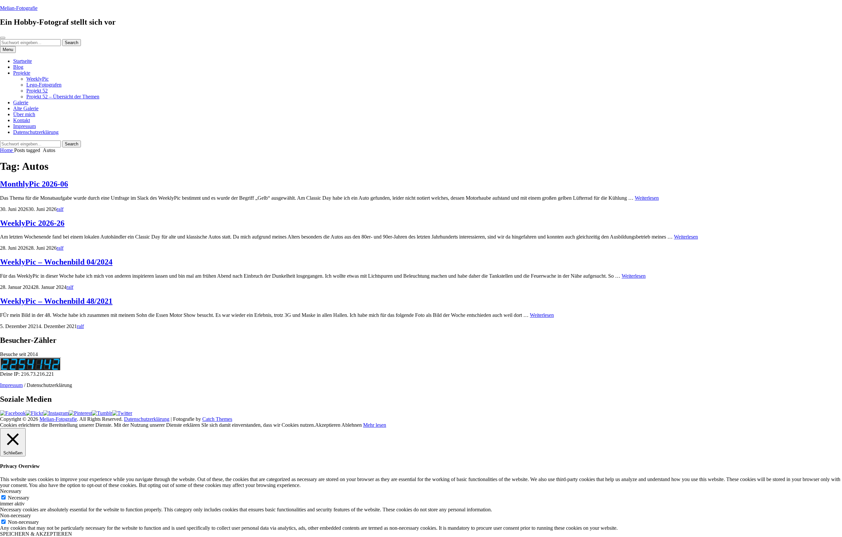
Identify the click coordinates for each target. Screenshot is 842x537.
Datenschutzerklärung (36, 132)
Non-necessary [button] (15, 515)
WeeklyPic (37, 79)
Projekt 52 (37, 90)
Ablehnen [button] (351, 425)
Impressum (24, 126)
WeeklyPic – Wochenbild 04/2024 (56, 262)
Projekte (21, 73)
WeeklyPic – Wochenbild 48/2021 (56, 301)
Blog (18, 67)
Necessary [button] (10, 491)
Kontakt (21, 120)
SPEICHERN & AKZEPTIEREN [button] (36, 534)
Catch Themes (217, 419)
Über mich (24, 114)
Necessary (18, 497)
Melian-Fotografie (18, 8)
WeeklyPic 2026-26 (32, 223)
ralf (60, 209)
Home (7, 150)
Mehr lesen (374, 425)
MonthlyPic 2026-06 (34, 184)
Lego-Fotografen (44, 85)
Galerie (20, 102)
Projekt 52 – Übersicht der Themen (62, 96)
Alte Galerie (25, 108)
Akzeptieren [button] (327, 425)
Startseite (22, 61)
